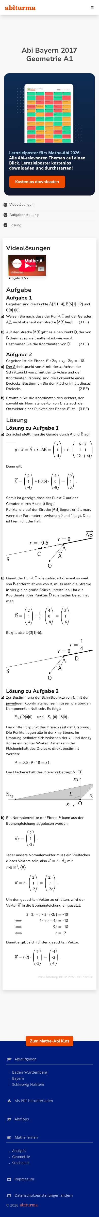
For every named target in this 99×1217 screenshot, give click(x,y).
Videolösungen (21, 204)
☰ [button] (92, 7)
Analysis (19, 1150)
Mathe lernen (26, 1137)
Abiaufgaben (26, 1059)
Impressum (24, 1179)
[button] (49, 1196)
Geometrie (21, 1156)
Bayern (18, 1078)
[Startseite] (20, 7)
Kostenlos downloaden (37, 182)
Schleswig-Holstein (28, 1084)
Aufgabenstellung (24, 214)
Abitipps (22, 1119)
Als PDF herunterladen (34, 1100)
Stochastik (20, 1162)
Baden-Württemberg (29, 1072)
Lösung (15, 225)
